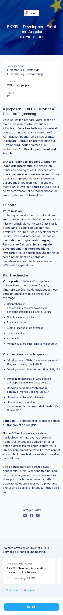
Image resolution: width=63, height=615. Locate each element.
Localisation (15, 66)
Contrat (12, 81)
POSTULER (32, 607)
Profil (11, 92)
